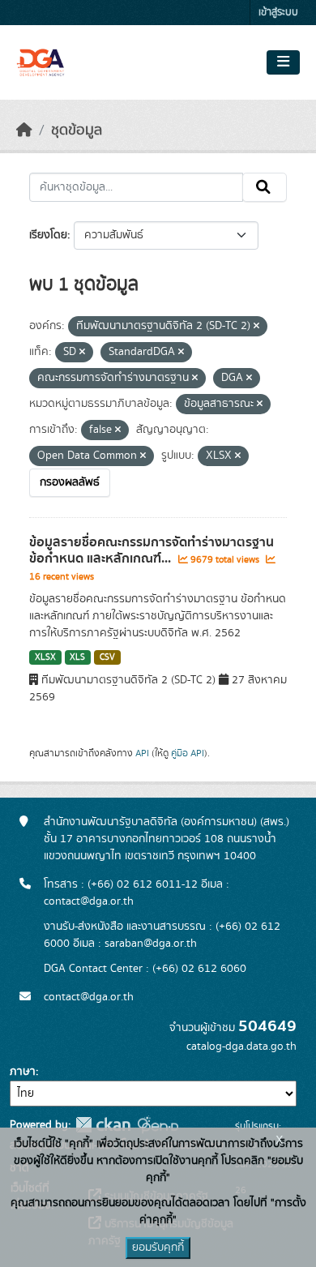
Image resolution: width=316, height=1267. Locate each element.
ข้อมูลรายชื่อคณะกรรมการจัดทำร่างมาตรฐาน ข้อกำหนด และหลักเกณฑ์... (151, 551)
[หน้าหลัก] (24, 130)
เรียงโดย (48, 235)
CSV (107, 657)
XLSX (45, 657)
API (142, 753)
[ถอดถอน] (256, 326)
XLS (77, 657)
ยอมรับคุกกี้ (158, 1247)
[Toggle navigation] (283, 62)
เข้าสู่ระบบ (278, 12)
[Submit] (264, 187)
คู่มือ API (187, 753)
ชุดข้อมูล (76, 130)
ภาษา (23, 1072)
